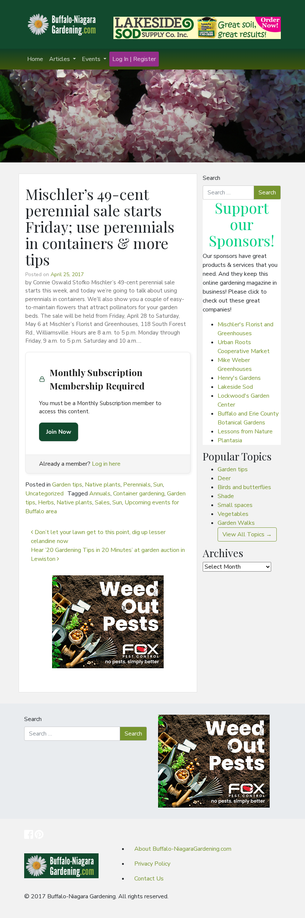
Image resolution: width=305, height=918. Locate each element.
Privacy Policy (152, 864)
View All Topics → (247, 534)
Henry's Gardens (239, 378)
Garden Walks (236, 523)
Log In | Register (134, 59)
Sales (102, 502)
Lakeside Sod (235, 387)
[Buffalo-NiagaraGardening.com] (63, 24)
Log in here (106, 464)
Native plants (103, 485)
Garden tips (67, 485)
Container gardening (138, 493)
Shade (226, 496)
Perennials (137, 485)
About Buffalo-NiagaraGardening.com (182, 849)
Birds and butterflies (244, 487)
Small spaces (235, 505)
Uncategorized (44, 493)
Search (211, 178)
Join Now (58, 432)
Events (92, 59)
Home (35, 59)
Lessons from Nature (245, 431)
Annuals (99, 493)
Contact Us (149, 879)
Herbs (46, 502)
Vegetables (233, 514)
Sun (158, 485)
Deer (224, 478)
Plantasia (230, 440)
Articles (60, 59)
